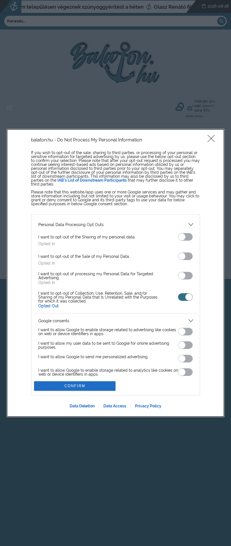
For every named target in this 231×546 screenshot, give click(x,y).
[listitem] (115, 224)
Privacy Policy (148, 406)
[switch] (185, 237)
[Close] (213, 140)
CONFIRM (75, 386)
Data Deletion (82, 406)
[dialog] (115, 273)
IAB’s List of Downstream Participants (92, 180)
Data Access (114, 406)
